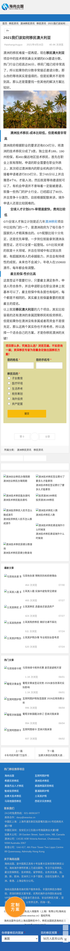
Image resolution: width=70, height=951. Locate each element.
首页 (4, 23)
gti (12, 458)
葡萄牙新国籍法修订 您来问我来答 (41, 714)
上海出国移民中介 (30, 920)
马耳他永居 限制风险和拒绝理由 (40, 575)
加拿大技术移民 (13, 796)
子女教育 (17, 378)
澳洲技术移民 (42, 780)
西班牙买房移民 (43, 801)
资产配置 (17, 403)
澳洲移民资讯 (27, 23)
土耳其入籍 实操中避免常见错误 (40, 591)
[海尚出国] (12, 8)
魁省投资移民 (12, 791)
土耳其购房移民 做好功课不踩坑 (40, 622)
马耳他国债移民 (13, 801)
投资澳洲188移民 (45, 499)
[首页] (65, 921)
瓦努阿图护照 (42, 775)
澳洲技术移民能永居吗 (15, 499)
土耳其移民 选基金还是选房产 (38, 606)
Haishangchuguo (13, 44)
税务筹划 (17, 393)
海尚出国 (9, 775)
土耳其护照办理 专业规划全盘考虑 (41, 637)
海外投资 (17, 398)
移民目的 (13, 373)
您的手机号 (43, 359)
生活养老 (17, 388)
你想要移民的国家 (13, 932)
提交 (26, 413)
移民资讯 (14, 23)
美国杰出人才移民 (14, 785)
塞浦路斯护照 (42, 791)
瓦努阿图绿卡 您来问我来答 (37, 729)
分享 (47, 436)
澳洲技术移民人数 (45, 514)
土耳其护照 (41, 796)
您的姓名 (13, 359)
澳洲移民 (51, 221)
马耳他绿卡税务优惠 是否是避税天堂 (42, 667)
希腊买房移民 (12, 780)
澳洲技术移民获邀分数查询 (17, 552)
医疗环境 (17, 383)
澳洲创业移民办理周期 (15, 480)
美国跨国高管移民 (44, 785)
